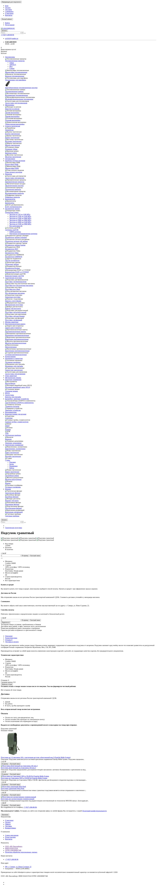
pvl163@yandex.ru (11, 38)
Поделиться (6, 622)
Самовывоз (9, 11)
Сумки (7, 460)
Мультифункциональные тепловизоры (19, 99)
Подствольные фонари (13, 508)
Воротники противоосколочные (17, 339)
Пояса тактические (12, 452)
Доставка (8, 9)
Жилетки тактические (13, 157)
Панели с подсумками (13, 301)
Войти (7, 23)
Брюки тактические (12, 137)
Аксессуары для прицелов (14, 178)
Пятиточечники (11, 347)
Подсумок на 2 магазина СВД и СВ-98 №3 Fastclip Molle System (24, 778)
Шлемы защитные (11, 322)
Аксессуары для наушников (15, 374)
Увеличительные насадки (14, 186)
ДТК (7, 433)
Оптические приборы (13, 435)
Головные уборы (11, 149)
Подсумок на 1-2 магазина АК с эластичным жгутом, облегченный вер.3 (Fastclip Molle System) (35, 757)
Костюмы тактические (13, 141)
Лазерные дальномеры (13, 443)
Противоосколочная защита (15, 324)
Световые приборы (12, 516)
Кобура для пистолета (13, 308)
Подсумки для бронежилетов (15, 282)
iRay (11, 66)
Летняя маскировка (12, 113)
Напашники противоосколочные (17, 335)
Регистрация (9, 25)
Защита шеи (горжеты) (13, 328)
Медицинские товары (13, 378)
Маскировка (9, 105)
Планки (8, 429)
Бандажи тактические (13, 456)
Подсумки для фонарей (13, 320)
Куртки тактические (12, 134)
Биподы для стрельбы (13, 397)
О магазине (9, 13)
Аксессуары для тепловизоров (16, 103)
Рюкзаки (12, 462)
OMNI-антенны (15, 232)
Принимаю (5, 815)
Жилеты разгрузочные (13, 479)
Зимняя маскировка (12, 116)
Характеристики (11, 638)
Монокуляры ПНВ (12, 168)
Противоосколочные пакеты (15, 331)
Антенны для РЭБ (11, 230)
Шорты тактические (12, 145)
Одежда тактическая (12, 126)
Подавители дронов (12, 209)
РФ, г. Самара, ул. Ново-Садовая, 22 (18, 867)
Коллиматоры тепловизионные (16, 95)
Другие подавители (12, 260)
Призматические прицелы (14, 182)
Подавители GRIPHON (13, 257)
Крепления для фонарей (14, 512)
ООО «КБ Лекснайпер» (13, 846)
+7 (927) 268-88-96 (30, 807)
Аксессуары (9, 395)
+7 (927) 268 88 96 (7, 35)
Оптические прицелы (13, 189)
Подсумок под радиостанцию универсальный (17, 799)
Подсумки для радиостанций (15, 312)
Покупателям (6, 817)
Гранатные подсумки (13, 297)
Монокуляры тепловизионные (16, 72)
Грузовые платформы (13, 487)
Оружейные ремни (12, 476)
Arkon (11, 63)
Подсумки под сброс (12, 289)
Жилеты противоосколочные (15, 343)
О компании (5, 832)
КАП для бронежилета (13, 207)
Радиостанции (10, 356)
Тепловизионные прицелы (15, 61)
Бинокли (8, 439)
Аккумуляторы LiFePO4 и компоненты (19, 403)
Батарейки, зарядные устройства (17, 399)
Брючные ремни (11, 153)
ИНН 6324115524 (11, 848)
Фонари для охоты (12, 500)
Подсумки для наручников (15, 316)
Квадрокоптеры (11, 412)
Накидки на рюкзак (12, 109)
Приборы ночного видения (15, 161)
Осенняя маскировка (12, 120)
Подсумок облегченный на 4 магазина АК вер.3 (18, 768)
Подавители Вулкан (12, 268)
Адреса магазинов (11, 835)
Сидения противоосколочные (16, 355)
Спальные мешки (11, 391)
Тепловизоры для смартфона (15, 80)
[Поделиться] (2, 558)
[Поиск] (25, 33)
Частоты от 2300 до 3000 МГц (20, 218)
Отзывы (8, 640)
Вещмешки (13, 466)
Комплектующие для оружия (15, 414)
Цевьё (7, 426)
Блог (7, 6)
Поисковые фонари (12, 504)
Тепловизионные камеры (14, 91)
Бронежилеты (10, 199)
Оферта (8, 824)
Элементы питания (12, 406)
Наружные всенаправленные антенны (23, 234)
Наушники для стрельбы (14, 366)
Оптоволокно (10, 159)
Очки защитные (11, 376)
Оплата (7, 8)
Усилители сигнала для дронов (16, 241)
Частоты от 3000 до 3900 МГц (20, 220)
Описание (8, 636)
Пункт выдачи (10, 837)
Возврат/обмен (10, 828)
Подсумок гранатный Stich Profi (12, 788)
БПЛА (7, 393)
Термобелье (9, 130)
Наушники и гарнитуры (14, 358)
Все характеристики (12, 580)
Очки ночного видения (13, 172)
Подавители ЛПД (11, 249)
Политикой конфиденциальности (94, 811)
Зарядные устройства (13, 410)
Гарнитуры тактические (14, 370)
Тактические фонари (12, 493)
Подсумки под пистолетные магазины (19, 285)
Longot (11, 68)
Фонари (8, 489)
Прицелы (8, 174)
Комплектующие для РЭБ (14, 276)
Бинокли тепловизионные (14, 76)
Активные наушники (13, 362)
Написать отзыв (7, 684)
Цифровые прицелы (12, 197)
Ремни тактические (12, 472)
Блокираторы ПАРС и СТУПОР (17, 272)
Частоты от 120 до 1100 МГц (19, 214)
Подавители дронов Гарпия (15, 245)
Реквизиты (5, 843)
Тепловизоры (10, 57)
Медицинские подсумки (14, 305)
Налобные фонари (11, 497)
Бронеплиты (9, 203)
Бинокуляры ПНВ (11, 164)
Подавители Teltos (11, 253)
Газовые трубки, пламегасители (16, 422)
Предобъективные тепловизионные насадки (21, 88)
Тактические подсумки (13, 278)
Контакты (8, 15)
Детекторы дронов (12, 264)
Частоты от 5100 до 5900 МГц (20, 224)
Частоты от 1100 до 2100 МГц (20, 216)
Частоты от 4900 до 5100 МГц (20, 222)
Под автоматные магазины (15, 293)
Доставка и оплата (12, 642)
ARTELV (12, 65)
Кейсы (11, 468)
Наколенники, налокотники (15, 449)
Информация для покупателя (11, 2)
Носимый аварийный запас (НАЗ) (17, 387)
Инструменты (10, 383)
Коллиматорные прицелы (14, 193)
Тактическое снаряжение (14, 445)
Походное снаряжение (13, 379)
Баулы (11, 464)
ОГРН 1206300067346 (13, 850)
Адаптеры (8, 418)
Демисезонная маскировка (14, 124)
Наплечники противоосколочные (17, 351)
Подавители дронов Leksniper (16, 237)
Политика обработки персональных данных (21, 852)
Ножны (8, 483)
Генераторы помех (12, 212)
